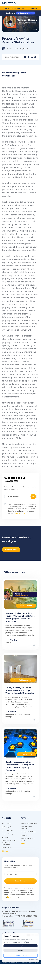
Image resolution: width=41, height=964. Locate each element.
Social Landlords (8, 830)
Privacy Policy (19, 513)
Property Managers (8, 834)
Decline (20, 950)
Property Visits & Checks (28, 832)
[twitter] (35, 57)
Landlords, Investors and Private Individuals (9, 842)
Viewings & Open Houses (29, 823)
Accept (20, 946)
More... (5, 851)
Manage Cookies (21, 955)
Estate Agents (6, 823)
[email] (25, 57)
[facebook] (28, 57)
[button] (36, 3)
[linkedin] (32, 57)
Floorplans (24, 835)
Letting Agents (7, 827)
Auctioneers (6, 837)
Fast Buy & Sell (7, 848)
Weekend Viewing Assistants (26, 827)
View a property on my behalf (28, 839)
